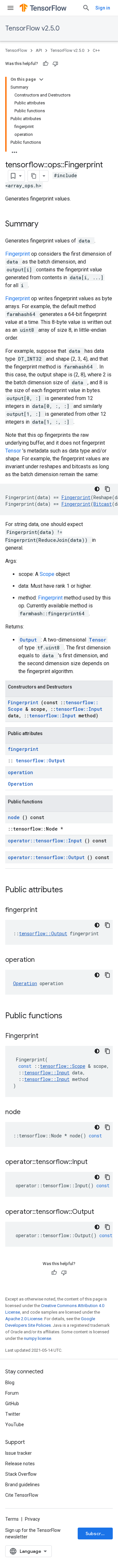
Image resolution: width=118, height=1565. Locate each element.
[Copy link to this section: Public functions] (70, 1016)
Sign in (102, 8)
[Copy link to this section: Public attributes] (71, 890)
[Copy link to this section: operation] (42, 960)
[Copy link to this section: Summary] (46, 224)
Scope (48, 574)
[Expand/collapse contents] (41, 79)
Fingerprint (18, 254)
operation (20, 772)
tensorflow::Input (79, 709)
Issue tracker (18, 1453)
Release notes (20, 1463)
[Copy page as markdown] (34, 175)
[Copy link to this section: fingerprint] (45, 910)
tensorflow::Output (40, 760)
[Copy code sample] (107, 489)
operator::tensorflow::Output (47, 857)
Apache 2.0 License (23, 1318)
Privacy (32, 1519)
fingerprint (23, 749)
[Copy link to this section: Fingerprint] (46, 1036)
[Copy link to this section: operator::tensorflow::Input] (95, 1162)
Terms (12, 1519)
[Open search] (86, 8)
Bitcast (102, 504)
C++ (96, 50)
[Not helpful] (55, 64)
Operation (20, 784)
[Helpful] (45, 64)
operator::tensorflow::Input (46, 840)
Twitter (12, 1414)
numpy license (37, 1338)
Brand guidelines (22, 1484)
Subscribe (97, 1533)
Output (30, 640)
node (15, 817)
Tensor (13, 451)
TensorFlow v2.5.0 (32, 28)
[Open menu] (10, 8)
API (39, 50)
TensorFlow (16, 50)
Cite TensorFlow (21, 1495)
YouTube (14, 1424)
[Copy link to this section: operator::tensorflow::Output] (102, 1212)
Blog (9, 1382)
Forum (12, 1393)
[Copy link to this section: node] (28, 1112)
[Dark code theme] (97, 489)
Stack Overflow (21, 1474)
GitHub (12, 1403)
